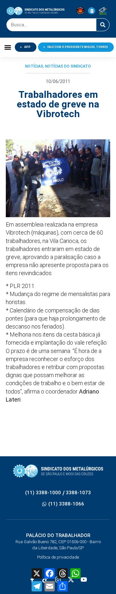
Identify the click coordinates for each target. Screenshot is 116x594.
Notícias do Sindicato (68, 66)
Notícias (34, 66)
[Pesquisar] (102, 25)
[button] (7, 47)
